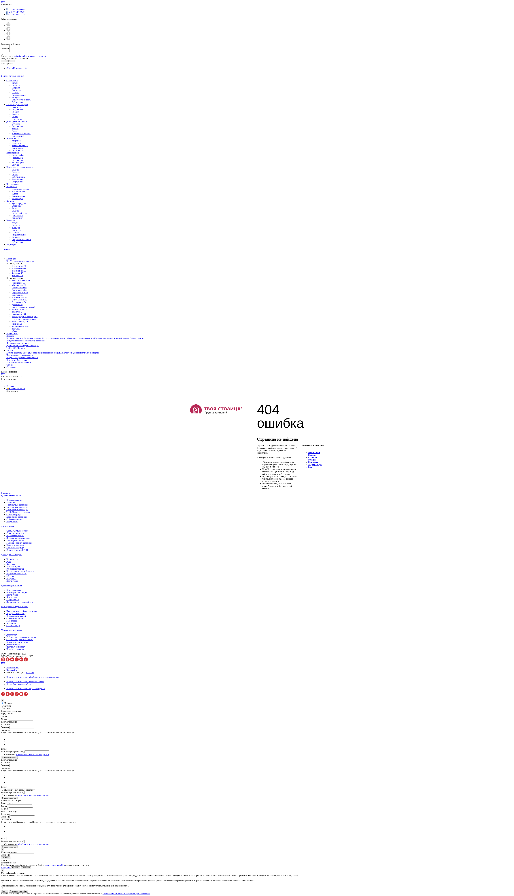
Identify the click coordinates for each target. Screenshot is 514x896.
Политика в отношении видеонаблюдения (25, 688)
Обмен (15, 116)
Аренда (15, 170)
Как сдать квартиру (15, 545)
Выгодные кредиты (32, 338)
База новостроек (13, 590)
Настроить (6, 868)
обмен (14, 331)
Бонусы (15, 165)
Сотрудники (17, 182)
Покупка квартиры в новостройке (22, 357)
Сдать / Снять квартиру (17, 531)
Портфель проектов (15, 649)
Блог (310, 467)
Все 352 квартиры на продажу (20, 261)
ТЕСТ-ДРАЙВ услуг (15, 348)
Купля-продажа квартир (17, 104)
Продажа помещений (16, 616)
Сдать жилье (17, 148)
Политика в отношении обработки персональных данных (32, 677)
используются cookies (55, 865)
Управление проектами (11, 630)
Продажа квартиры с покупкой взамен (111, 338)
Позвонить (6, 493)
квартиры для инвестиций (24, 316)
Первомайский (20, 292)
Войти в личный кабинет (12, 76)
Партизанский (19, 290)
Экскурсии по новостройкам (19, 602)
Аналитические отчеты (17, 642)
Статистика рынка (20, 189)
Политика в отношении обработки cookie (25, 681)
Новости (16, 85)
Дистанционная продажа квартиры (22, 345)
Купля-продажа (19, 203)
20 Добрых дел (315, 464)
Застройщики (18, 162)
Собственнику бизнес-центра (19, 639)
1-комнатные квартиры (17, 505)
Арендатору (17, 179)
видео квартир (20, 321)
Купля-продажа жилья (11, 495)
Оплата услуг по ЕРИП (17, 550)
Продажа (16, 172)
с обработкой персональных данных (29, 56)
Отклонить (26, 868)
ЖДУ (8, 61)
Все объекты (12, 559)
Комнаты (17, 275)
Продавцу (11, 578)
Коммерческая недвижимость (19, 167)
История (16, 97)
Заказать (5, 858)
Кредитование (13, 184)
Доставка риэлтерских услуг (19, 343)
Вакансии (10, 220)
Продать (15, 112)
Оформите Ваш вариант (17, 360)
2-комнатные (19, 268)
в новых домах (20, 309)
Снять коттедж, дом (15, 533)
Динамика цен (13, 644)
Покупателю (17, 160)
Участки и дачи (13, 566)
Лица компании (19, 95)
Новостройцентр (19, 213)
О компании (12, 80)
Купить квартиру (14, 353)
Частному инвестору (15, 647)
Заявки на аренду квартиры (19, 543)
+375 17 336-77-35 (16, 14)
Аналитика (11, 186)
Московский (19, 285)
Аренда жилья (12, 138)
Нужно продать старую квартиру (19, 790)
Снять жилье (17, 150)
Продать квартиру (14, 338)
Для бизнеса (17, 215)
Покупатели (17, 109)
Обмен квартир (137, 338)
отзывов (30, 672)
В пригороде (19, 302)
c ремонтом (19, 314)
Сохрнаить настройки (18, 891)
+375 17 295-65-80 (16, 9)
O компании (314, 452)
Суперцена (17, 119)
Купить (15, 114)
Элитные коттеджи (15, 569)
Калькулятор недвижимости (55, 338)
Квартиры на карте (15, 540)
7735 (3, 2)
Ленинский (18, 283)
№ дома (4, 719)
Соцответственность (21, 100)
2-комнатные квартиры (17, 507)
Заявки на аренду (20, 145)
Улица (4, 716)
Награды (16, 88)
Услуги (15, 83)
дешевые (17, 304)
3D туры (10, 576)
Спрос (15, 174)
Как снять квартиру (15, 548)
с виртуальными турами (23, 307)
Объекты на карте (14, 618)
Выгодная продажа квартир (81, 338)
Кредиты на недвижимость (18, 362)
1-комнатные (19, 266)
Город (3, 713)
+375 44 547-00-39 (16, 12)
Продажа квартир (14, 500)
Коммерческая (18, 191)
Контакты (10, 201)
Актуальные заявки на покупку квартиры (25, 341)
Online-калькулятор (15, 519)
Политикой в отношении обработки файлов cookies (126, 894)
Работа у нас (17, 102)
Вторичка (16, 206)
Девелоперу (17, 157)
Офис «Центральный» (16, 68)
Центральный (19, 300)
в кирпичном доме (20, 326)
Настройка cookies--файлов (18, 684)
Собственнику (18, 177)
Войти (7, 249)
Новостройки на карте (16, 592)
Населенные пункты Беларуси (20, 571)
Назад (4, 891)
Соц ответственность (21, 239)
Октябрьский (19, 288)
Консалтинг (17, 218)
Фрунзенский (19, 297)
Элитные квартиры (15, 535)
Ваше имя (5, 724)
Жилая (15, 194)
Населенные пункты (21, 133)
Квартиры (16, 107)
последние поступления (24, 319)
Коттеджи (16, 143)
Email (3, 749)
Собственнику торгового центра (21, 637)
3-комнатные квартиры (17, 509)
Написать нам (12, 668)
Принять (15, 868)
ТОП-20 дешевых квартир (18, 512)
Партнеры (16, 90)
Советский (18, 295)
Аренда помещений (15, 613)
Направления (18, 136)
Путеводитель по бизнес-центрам (21, 611)
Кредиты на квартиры (16, 517)
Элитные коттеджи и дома (18, 538)
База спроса (11, 621)
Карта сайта (11, 670)
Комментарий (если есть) (12, 752)
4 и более (17, 273)
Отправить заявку (9, 757)
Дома (8, 561)
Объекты (16, 124)
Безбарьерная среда (50, 353)
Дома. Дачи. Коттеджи (16, 121)
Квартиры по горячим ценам (19, 355)
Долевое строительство (11, 585)
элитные (17, 324)
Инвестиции (17, 198)
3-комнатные (19, 271)
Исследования (18, 196)
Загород (15, 208)
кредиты (16, 329)
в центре (17, 312)
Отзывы (15, 92)
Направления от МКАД (17, 574)
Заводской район (21, 280)
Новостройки (12, 153)
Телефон (5, 49)
